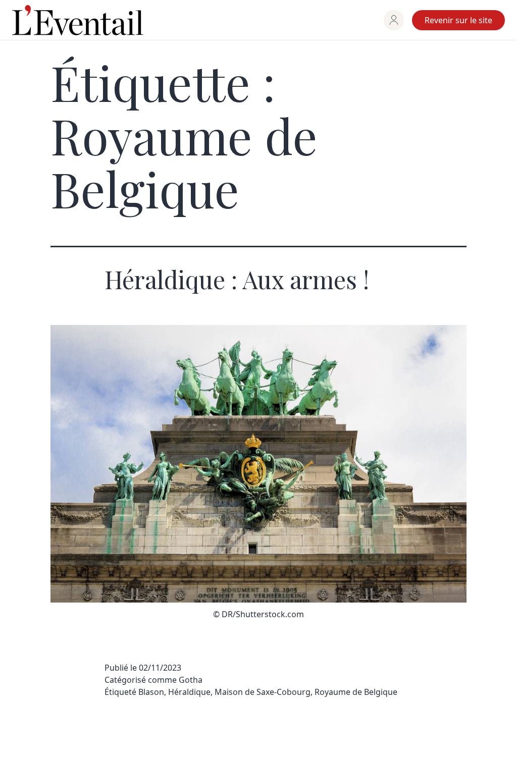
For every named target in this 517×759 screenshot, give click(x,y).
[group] (394, 20)
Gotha (190, 679)
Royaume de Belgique (356, 691)
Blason (151, 691)
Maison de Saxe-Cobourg (263, 691)
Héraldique (189, 691)
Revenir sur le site (458, 20)
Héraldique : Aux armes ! (237, 279)
